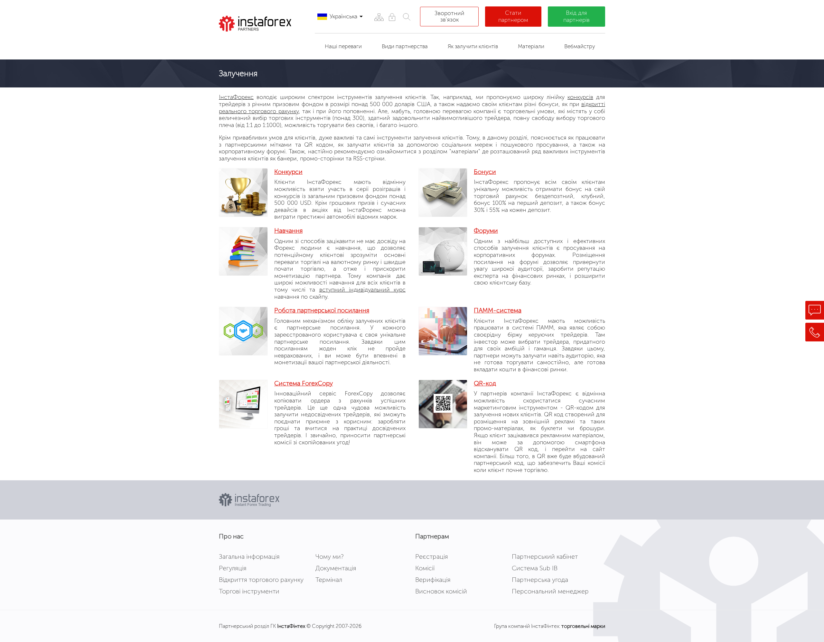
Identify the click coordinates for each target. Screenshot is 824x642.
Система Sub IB (534, 568)
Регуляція (233, 568)
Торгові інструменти (249, 591)
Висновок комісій (441, 591)
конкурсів (580, 97)
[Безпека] (392, 17)
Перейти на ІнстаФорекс (260, 43)
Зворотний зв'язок (449, 16)
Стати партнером (513, 16)
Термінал (328, 579)
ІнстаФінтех (291, 626)
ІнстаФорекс (236, 97)
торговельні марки (583, 626)
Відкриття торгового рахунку (261, 579)
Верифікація (433, 579)
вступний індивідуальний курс (362, 289)
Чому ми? (329, 556)
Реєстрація (431, 556)
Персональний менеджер (550, 591)
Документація (335, 568)
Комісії (425, 568)
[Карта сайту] (378, 17)
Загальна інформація (249, 556)
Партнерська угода (540, 579)
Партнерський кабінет (545, 556)
